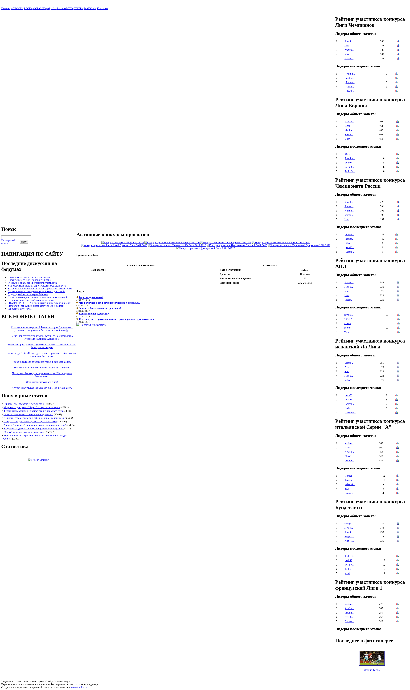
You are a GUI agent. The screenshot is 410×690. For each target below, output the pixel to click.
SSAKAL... (350, 319)
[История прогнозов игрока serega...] (397, 493)
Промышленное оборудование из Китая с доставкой (36, 291)
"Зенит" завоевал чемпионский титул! (25, 432)
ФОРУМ (38, 8)
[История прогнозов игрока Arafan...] (398, 58)
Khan (347, 54)
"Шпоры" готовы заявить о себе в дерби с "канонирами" (35, 418)
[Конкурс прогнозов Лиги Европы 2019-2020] (225, 242)
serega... (349, 493)
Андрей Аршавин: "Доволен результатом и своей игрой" (35, 425)
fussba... (349, 399)
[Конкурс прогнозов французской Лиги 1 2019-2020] (205, 248)
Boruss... (349, 621)
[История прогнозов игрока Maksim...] (396, 412)
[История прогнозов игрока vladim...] (396, 87)
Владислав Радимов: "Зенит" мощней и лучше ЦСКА (33, 428)
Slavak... (348, 41)
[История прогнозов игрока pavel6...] (396, 247)
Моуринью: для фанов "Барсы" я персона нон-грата (32, 407)
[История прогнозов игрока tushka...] (398, 380)
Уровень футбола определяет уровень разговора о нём (41, 361)
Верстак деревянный (91, 297)
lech (347, 408)
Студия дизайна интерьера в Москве (28, 294)
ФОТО (69, 8)
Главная (5, 8)
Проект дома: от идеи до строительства (29, 280)
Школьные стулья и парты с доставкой (29, 277)
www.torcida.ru (79, 687)
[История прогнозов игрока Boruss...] (397, 621)
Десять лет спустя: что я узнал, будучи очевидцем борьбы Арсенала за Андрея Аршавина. (42, 337)
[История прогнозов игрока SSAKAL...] (398, 319)
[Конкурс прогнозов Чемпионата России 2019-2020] (281, 242)
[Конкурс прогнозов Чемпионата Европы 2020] (122, 242)
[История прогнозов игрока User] (398, 45)
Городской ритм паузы (20, 308)
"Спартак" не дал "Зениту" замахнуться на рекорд (31, 421)
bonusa (348, 480)
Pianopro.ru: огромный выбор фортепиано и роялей (36, 305)
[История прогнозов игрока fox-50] (396, 395)
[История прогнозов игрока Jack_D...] (397, 171)
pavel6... (349, 247)
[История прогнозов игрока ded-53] (397, 560)
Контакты (102, 8)
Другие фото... (372, 670)
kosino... (349, 238)
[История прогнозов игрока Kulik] (397, 569)
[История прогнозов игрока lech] (396, 408)
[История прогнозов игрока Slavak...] (398, 41)
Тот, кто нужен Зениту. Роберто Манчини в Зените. (42, 367)
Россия (61, 8)
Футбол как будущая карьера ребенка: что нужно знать (42, 387)
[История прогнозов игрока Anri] (397, 573)
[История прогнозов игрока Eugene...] (398, 536)
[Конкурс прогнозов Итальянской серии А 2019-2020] (237, 245)
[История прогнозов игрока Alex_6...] (397, 167)
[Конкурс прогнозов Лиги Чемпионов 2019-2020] (172, 242)
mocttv (347, 323)
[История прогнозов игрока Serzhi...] (398, 215)
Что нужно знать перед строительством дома (32, 282)
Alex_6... (349, 167)
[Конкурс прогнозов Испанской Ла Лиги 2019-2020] (177, 245)
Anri (347, 573)
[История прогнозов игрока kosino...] (396, 239)
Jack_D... (350, 171)
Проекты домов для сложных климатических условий (37, 297)
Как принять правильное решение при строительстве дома (40, 288)
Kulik (348, 569)
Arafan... (348, 58)
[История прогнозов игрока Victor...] (396, 78)
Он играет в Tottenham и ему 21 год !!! (24, 404)
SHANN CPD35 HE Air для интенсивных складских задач (39, 303)
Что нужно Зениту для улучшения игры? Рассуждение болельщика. (42, 375)
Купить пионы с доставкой (94, 313)
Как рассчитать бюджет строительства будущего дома (37, 285)
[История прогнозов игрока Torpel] (397, 476)
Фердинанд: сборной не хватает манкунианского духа (33, 411)
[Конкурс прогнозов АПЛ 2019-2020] (114, 245)
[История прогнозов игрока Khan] (398, 54)
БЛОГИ (28, 8)
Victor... (350, 78)
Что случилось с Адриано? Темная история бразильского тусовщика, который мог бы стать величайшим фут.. (42, 328)
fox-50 (348, 395)
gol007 (348, 162)
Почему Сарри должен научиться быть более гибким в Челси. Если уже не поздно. (42, 346)
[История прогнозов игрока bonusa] (397, 480)
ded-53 (348, 560)
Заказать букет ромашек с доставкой (100, 308)
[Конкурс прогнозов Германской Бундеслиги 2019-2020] (299, 245)
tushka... (348, 380)
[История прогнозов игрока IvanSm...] (398, 50)
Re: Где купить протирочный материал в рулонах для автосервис (117, 319)
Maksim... (350, 412)
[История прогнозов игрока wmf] (398, 291)
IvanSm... (349, 49)
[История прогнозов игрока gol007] (397, 163)
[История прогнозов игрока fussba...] (396, 400)
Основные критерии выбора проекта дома (31, 300)
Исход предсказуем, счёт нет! (42, 382)
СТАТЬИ (78, 8)
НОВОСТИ (17, 8)
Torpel (348, 475)
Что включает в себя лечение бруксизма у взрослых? (109, 302)
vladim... (350, 86)
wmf (346, 291)
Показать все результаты (93, 324)
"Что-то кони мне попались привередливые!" (28, 414)
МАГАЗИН (90, 8)
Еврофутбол (50, 8)
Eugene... (349, 536)
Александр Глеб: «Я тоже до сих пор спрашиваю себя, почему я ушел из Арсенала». (42, 354)
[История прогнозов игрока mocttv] (398, 323)
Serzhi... (348, 215)
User (346, 45)
